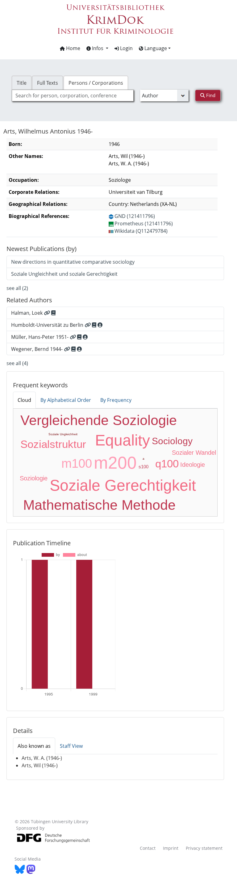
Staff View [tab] (71, 746)
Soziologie (34, 478)
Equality (122, 440)
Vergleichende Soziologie (98, 420)
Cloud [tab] (24, 400)
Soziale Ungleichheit (62, 434)
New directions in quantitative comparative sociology (73, 261)
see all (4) (17, 363)
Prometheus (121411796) (143, 223)
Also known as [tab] (34, 746)
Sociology (172, 441)
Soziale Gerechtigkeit (123, 485)
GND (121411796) (134, 216)
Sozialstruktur (53, 444)
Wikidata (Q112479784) (141, 231)
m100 (76, 463)
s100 (143, 466)
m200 (115, 462)
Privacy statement (204, 848)
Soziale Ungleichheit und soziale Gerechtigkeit (64, 273)
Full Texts (47, 82)
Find (210, 95)
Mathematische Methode (99, 505)
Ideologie (192, 464)
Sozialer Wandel (194, 452)
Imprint (170, 848)
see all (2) (17, 288)
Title (22, 82)
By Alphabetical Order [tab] (65, 400)
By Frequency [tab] (115, 400)
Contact (148, 848)
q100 (167, 464)
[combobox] (72, 95)
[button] (97, 48)
